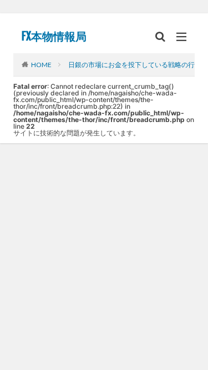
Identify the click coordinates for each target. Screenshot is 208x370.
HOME (41, 64)
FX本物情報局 (54, 36)
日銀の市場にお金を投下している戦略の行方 (134, 64)
